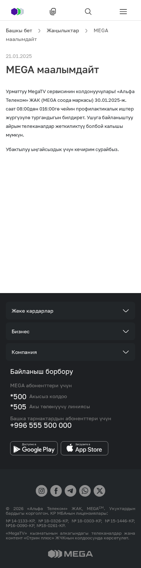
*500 (18, 396)
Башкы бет (19, 30)
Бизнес (21, 331)
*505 (18, 406)
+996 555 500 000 (41, 425)
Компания (24, 352)
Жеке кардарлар (33, 311)
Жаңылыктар (63, 30)
